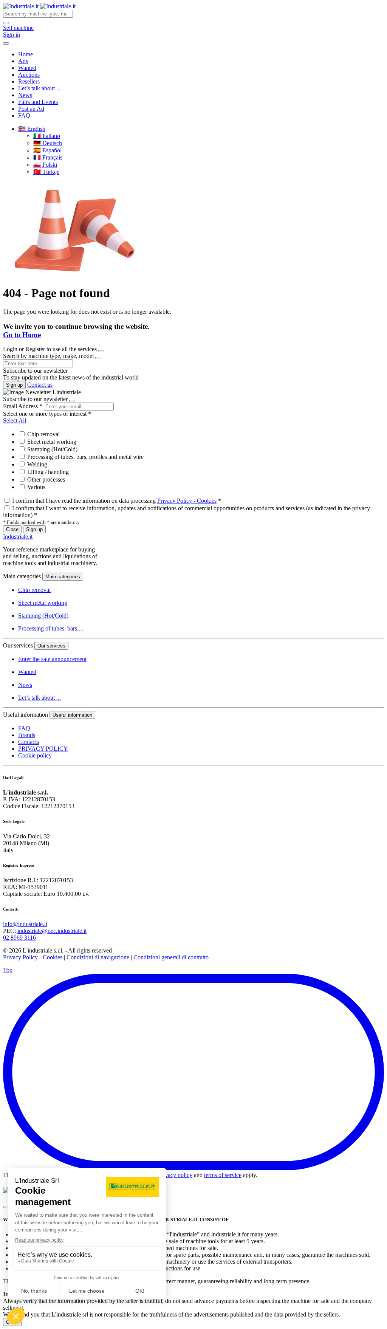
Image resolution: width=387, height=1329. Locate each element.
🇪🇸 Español (47, 150)
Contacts (28, 742)
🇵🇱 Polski (45, 164)
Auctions (29, 74)
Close (12, 529)
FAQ (24, 115)
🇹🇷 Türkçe (46, 172)
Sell (18, 28)
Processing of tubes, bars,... (50, 628)
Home (25, 54)
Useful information (72, 715)
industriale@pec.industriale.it (52, 931)
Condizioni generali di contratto (171, 957)
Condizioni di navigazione (98, 957)
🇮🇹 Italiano (46, 136)
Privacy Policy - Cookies (187, 500)
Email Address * (22, 406)
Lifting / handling (47, 472)
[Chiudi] (6, 1207)
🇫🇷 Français (47, 157)
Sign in (11, 34)
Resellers (29, 81)
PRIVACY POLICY (43, 748)
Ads (23, 61)
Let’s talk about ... (39, 88)
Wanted (27, 68)
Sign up (14, 385)
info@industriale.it (25, 924)
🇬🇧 (31, 128)
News (25, 95)
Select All (14, 420)
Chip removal (43, 434)
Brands (26, 735)
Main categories (62, 576)
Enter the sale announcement (52, 659)
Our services (51, 646)
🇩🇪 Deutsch (47, 143)
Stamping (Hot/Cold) (51, 449)
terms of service (222, 1175)
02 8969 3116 (19, 937)
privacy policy (175, 1175)
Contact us (40, 384)
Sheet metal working (51, 441)
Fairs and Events (38, 102)
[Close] (101, 351)
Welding (36, 464)
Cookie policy (35, 755)
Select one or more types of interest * (47, 413)
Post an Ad (31, 108)
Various (35, 487)
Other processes (45, 479)
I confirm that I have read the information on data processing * (116, 500)
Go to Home (22, 335)
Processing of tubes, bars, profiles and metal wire (85, 457)
